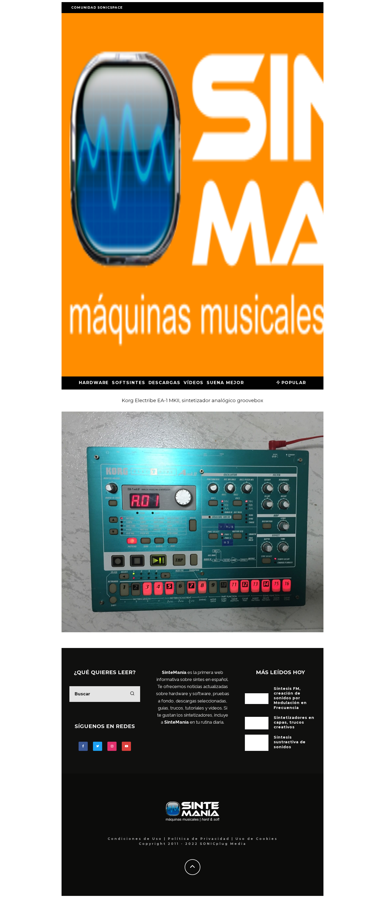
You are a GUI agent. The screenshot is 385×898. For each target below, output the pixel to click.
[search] (132, 694)
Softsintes (128, 382)
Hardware (94, 382)
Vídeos (194, 382)
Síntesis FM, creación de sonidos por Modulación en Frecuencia (290, 698)
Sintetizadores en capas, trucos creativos (294, 722)
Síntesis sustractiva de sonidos (290, 742)
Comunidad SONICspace (97, 7)
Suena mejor (225, 382)
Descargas (164, 382)
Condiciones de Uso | (138, 839)
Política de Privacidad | (201, 839)
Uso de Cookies (256, 839)
